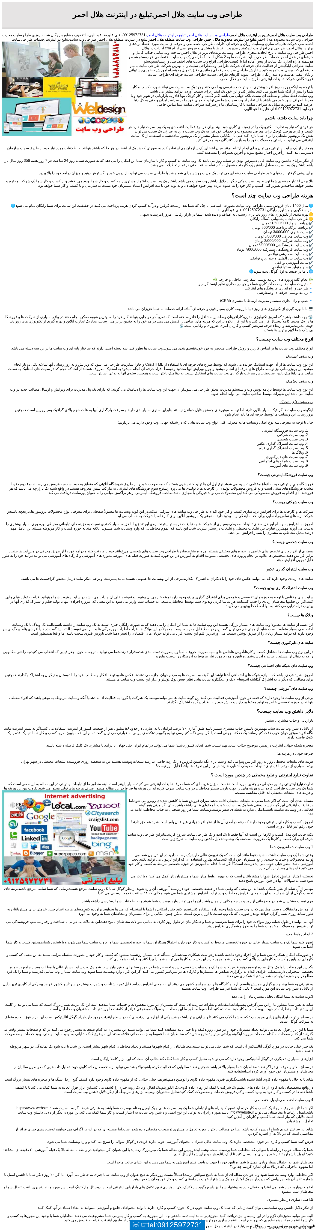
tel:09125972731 (175, 1225)
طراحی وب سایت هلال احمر (208, 35)
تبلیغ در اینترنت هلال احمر (166, 35)
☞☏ (167, 1225)
